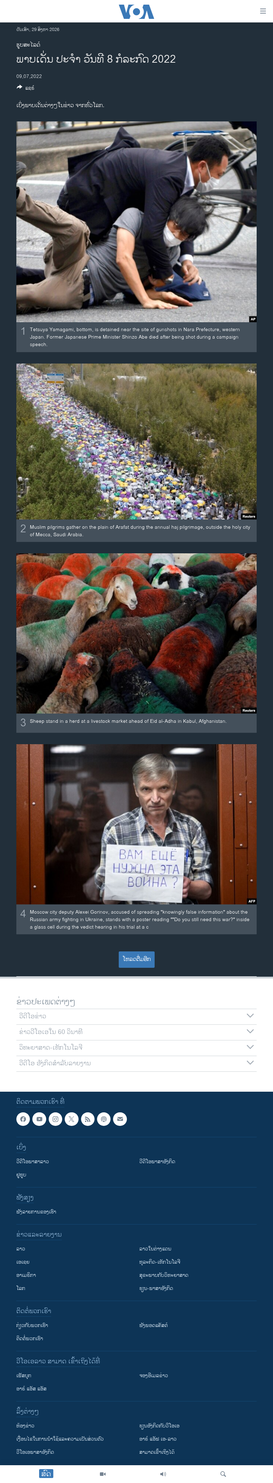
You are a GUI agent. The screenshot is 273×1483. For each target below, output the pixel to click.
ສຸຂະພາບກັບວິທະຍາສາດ (163, 1275)
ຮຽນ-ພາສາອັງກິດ (156, 1289)
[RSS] (88, 1119)
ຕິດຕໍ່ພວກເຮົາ (29, 1339)
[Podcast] (104, 1119)
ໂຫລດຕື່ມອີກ (137, 959)
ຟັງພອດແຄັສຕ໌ (153, 1326)
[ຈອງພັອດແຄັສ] (120, 1119)
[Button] (25, 89)
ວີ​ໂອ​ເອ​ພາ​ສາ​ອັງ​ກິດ (35, 1452)
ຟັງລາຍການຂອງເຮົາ (36, 1212)
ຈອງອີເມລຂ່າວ (153, 1376)
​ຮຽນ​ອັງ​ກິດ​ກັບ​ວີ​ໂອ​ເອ (159, 1426)
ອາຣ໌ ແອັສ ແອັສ (31, 1389)
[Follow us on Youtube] (39, 1119)
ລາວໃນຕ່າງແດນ (155, 1249)
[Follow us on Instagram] (55, 1119)
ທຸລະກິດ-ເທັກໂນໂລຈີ (159, 1262)
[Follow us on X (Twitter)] (71, 1119)
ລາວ (20, 1249)
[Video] (102, 1474)
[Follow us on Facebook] (23, 1119)
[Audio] (163, 1474)
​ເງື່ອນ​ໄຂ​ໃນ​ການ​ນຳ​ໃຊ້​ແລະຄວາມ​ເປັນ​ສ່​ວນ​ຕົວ (60, 1439)
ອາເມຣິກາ (26, 1275)
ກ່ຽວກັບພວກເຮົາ (32, 1326)
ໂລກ (20, 1289)
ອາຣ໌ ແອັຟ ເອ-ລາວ (158, 1439)
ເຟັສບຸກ (23, 1376)
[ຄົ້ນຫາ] (223, 1474)
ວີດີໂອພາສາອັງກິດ (157, 1162)
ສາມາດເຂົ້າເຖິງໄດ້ (157, 1452)
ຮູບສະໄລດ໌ (28, 45)
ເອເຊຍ (23, 1262)
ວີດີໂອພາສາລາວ (32, 1162)
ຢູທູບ (21, 1175)
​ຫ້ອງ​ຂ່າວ (25, 1426)
